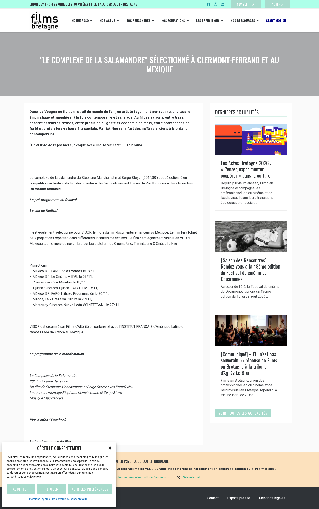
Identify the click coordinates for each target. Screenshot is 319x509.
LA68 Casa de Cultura (61, 299)
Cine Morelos (61, 282)
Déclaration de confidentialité (69, 499)
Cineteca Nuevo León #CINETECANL (77, 305)
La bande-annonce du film (50, 442)
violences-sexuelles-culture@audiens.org (142, 477)
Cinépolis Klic (166, 244)
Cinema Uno (123, 244)
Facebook (59, 420)
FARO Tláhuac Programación (72, 294)
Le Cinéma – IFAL (64, 277)
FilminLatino (143, 244)
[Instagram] (215, 4)
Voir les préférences (90, 489)
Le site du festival (44, 211)
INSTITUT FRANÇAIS (137, 327)
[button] (110, 448)
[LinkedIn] (222, 4)
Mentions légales (39, 499)
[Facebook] (208, 4)
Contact (213, 498)
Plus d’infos (39, 420)
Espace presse (238, 498)
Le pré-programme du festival (53, 200)
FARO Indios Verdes (66, 271)
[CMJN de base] (44, 20)
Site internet (191, 477)
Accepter (21, 489)
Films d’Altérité (77, 327)
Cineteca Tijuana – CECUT (63, 288)
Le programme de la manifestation (57, 354)
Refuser (51, 489)
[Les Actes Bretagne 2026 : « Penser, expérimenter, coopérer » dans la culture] (251, 167)
